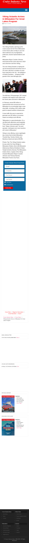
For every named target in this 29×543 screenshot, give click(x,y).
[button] (26, 10)
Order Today (19, 403)
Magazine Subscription (18, 312)
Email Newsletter (12, 313)
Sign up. (17, 337)
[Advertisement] (14, 251)
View (18, 366)
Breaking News (9, 184)
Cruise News (8, 312)
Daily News (8, 182)
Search (19, 313)
